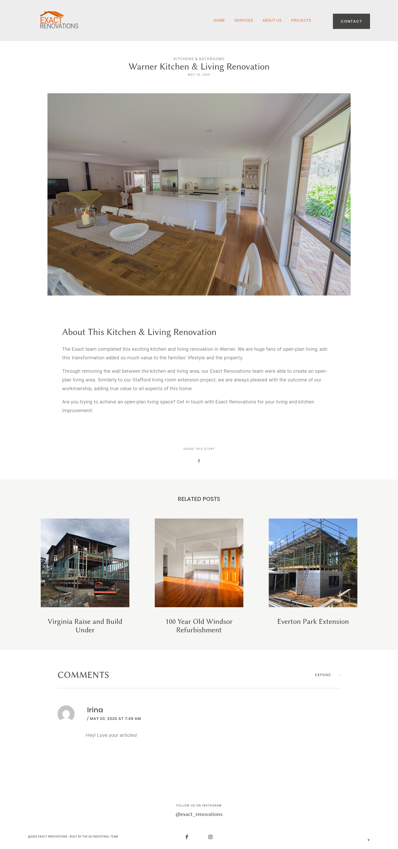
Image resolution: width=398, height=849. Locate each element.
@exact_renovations (199, 814)
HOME (219, 20)
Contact (351, 21)
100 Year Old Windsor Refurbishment (199, 576)
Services (243, 20)
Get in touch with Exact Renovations (216, 402)
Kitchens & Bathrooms (199, 59)
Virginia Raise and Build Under (85, 576)
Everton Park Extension (313, 576)
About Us (272, 20)
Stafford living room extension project (174, 380)
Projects (301, 20)
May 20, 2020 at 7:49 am (115, 718)
